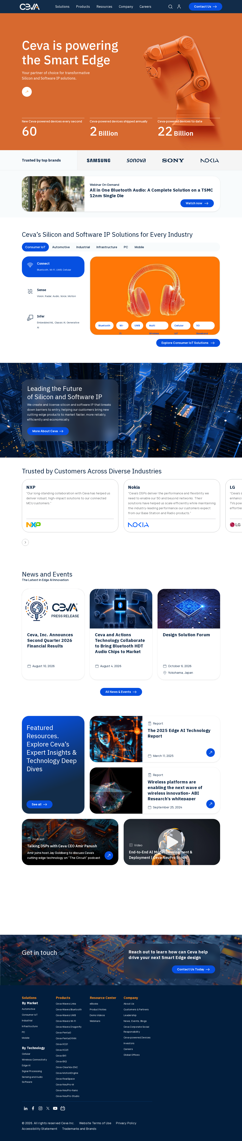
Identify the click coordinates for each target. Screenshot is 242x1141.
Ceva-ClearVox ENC (67, 1067)
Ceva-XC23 (62, 1049)
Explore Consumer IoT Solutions (185, 343)
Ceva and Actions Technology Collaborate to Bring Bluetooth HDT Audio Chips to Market (120, 643)
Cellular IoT (179, 327)
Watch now (194, 203)
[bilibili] (63, 1109)
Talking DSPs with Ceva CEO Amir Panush (62, 845)
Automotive (61, 247)
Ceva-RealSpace (65, 1078)
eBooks (94, 1003)
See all (36, 804)
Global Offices (132, 1054)
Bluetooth (104, 325)
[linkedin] (25, 1109)
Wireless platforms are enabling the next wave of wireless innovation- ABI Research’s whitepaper (175, 790)
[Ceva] (30, 9)
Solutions (62, 6)
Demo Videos (97, 1015)
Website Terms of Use (95, 1123)
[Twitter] (48, 1109)
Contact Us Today (190, 969)
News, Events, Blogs (135, 1021)
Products (83, 6)
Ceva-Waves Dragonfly (68, 1026)
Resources (104, 6)
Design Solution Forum (186, 634)
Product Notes (98, 1009)
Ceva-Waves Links (66, 1003)
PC (126, 247)
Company (126, 6)
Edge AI (26, 1065)
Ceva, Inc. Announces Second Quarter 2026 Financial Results (50, 640)
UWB (137, 325)
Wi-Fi (121, 327)
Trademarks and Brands (79, 1129)
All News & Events (118, 692)
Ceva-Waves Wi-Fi (66, 1021)
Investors (129, 1043)
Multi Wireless (154, 327)
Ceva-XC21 (62, 1044)
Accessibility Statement (39, 1129)
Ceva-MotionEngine (67, 1073)
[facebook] (33, 1109)
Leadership (130, 1015)
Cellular (26, 1053)
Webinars (95, 1021)
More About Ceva (45, 431)
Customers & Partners (136, 1009)
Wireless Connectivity (34, 1059)
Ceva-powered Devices (137, 1037)
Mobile (139, 247)
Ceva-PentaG (63, 1032)
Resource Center (103, 997)
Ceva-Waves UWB (66, 1015)
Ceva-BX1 (61, 1055)
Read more (27, 92)
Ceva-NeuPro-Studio (67, 1096)
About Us (129, 1003)
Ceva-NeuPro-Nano (67, 1090)
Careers (145, 6)
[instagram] (40, 1109)
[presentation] (25, 542)
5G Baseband (202, 327)
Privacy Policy (126, 1123)
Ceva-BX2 (61, 1061)
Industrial (83, 247)
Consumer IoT (35, 247)
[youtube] (55, 1108)
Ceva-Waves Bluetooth (69, 1009)
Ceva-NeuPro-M (65, 1084)
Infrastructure (106, 247)
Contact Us (202, 6)
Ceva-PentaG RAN (66, 1038)
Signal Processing (32, 1071)
